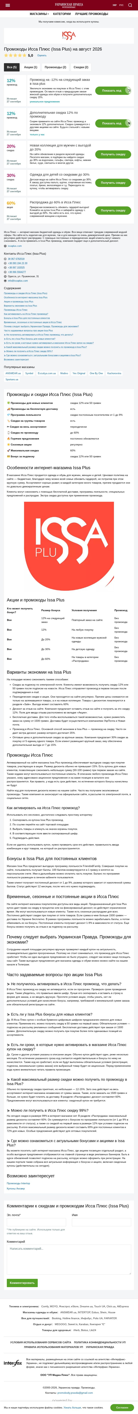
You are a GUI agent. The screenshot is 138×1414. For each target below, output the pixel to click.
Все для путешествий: (35, 1318)
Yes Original (79, 373)
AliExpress (123, 1306)
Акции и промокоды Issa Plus (18, 301)
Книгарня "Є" (97, 1324)
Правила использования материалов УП (53, 1347)
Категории (62, 13)
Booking (56, 1318)
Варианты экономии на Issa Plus (20, 306)
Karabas (83, 1324)
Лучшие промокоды (91, 13)
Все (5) (12, 67)
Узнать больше (72, 1407)
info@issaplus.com (18, 280)
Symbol (29, 373)
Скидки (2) (81, 67)
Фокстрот (64, 1306)
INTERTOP (84, 1312)
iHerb (76, 1330)
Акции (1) (30, 67)
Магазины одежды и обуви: (40, 1312)
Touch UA (99, 1306)
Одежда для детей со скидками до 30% (59, 174)
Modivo (64, 373)
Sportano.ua (12, 379)
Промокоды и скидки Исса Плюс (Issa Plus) (25, 293)
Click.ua (111, 1306)
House (111, 1312)
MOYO (54, 1306)
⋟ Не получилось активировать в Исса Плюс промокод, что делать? (38, 334)
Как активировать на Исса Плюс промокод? (26, 314)
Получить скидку (113, 154)
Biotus (84, 1330)
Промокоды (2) (55, 67)
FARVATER (110, 1318)
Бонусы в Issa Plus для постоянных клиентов (27, 318)
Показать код (111, 90)
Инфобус (86, 1318)
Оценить (42, 55)
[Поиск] (130, 5)
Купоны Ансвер (16, 1188)
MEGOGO (60, 1324)
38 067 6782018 (16, 259)
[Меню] (8, 5)
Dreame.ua (86, 1306)
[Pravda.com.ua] (69, 5)
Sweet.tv (72, 1324)
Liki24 (92, 1330)
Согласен (122, 1407)
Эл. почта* (13, 1215)
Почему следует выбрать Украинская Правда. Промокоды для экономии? (41, 326)
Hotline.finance (71, 1318)
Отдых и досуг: (43, 1324)
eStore (75, 1306)
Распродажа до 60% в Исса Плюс (55, 202)
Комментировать (22, 1282)
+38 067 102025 (16, 267)
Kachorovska (114, 373)
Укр (115, 5)
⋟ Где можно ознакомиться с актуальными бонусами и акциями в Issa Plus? (42, 355)
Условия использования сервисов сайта (40, 1342)
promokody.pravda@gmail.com (75, 1392)
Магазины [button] (38, 13)
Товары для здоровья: (56, 1330)
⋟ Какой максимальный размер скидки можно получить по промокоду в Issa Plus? (45, 347)
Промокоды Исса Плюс (15, 310)
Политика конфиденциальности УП (100, 1342)
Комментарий (16, 1241)
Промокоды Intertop (18, 1183)
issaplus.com (15, 246)
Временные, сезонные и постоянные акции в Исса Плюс (33, 322)
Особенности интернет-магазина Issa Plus (25, 297)
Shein (103, 1312)
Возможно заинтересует (16, 359)
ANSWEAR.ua (13, 373)
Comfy (45, 1306)
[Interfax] (13, 1362)
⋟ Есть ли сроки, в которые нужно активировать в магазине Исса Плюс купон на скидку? (49, 343)
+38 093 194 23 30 (17, 263)
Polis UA (98, 1318)
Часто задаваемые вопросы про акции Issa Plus (28, 330)
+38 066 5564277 (17, 272)
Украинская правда (100, 1347)
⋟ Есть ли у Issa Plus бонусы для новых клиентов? (29, 339)
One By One (96, 373)
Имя (75, 1215)
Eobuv (95, 1312)
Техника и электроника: (24, 1306)
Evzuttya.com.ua (47, 373)
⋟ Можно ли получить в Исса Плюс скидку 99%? (28, 351)
